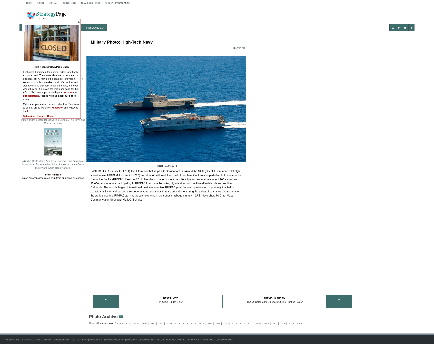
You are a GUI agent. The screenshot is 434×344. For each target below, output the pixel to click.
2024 (136, 323)
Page (51, 16)
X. (27, 111)
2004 (299, 323)
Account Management (117, 2)
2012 (234, 323)
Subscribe (29, 116)
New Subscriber (90, 2)
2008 (266, 323)
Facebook (57, 107)
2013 (226, 323)
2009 (258, 323)
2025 (128, 323)
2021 (161, 323)
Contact (53, 2)
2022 (152, 323)
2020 (169, 323)
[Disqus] (222, 249)
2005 (291, 323)
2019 (177, 323)
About (40, 2)
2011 (242, 323)
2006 (283, 323)
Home (29, 2)
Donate (41, 116)
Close (50, 116)
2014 (218, 323)
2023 (144, 323)
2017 (193, 323)
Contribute (69, 2)
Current (119, 323)
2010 (250, 323)
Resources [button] (94, 27)
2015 (209, 323)
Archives (240, 47)
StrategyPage (26, 339)
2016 (201, 323)
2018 (185, 323)
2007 (275, 323)
